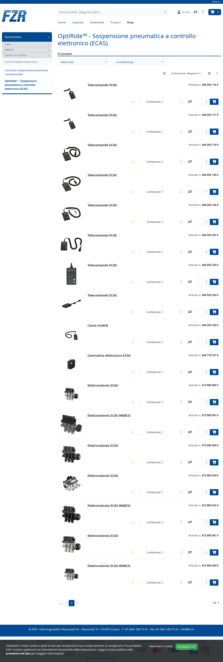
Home (62, 22)
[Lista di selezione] (203, 12)
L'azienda (77, 22)
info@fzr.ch (187, 629)
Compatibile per (125, 62)
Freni (8, 44)
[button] (132, 102)
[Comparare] (190, 102)
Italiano (216, 1)
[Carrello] (212, 12)
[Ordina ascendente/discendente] (164, 73)
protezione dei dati (18, 653)
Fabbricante (67, 62)
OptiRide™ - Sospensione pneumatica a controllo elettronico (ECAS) (21, 85)
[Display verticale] (209, 73)
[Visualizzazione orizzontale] (217, 73)
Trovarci (115, 22)
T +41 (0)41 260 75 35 (134, 629)
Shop (130, 22)
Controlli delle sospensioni (21, 62)
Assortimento (13, 37)
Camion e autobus (16, 55)
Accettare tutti (186, 647)
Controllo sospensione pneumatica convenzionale (26, 72)
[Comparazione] (196, 12)
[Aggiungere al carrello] (214, 102)
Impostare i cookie (160, 646)
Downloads (97, 22)
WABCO (9, 50)
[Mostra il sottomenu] (49, 37)
